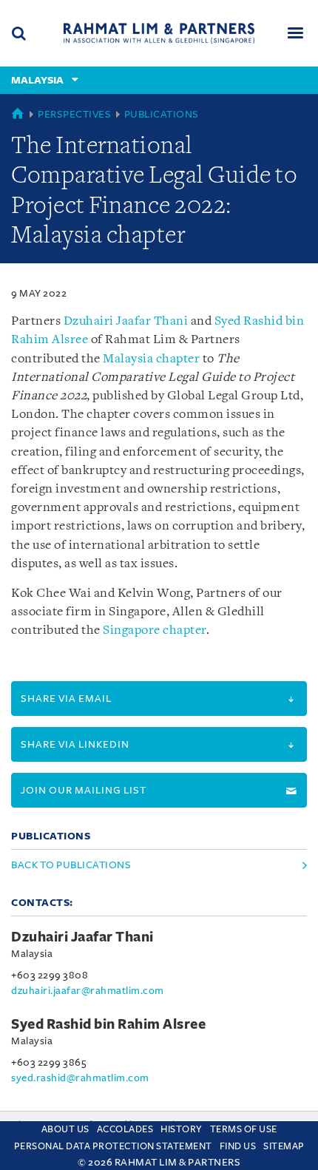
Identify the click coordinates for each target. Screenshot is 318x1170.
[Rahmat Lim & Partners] (159, 33)
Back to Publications (71, 864)
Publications (161, 114)
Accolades (125, 1129)
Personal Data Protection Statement (113, 1146)
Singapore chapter (154, 630)
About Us (65, 1129)
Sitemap (284, 1146)
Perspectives (74, 114)
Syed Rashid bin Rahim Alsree (108, 1024)
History (181, 1129)
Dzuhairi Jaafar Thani (126, 321)
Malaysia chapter (151, 359)
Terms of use (243, 1129)
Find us (238, 1146)
